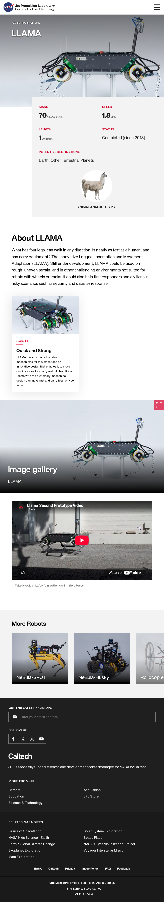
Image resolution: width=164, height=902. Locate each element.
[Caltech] (20, 756)
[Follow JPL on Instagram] (32, 739)
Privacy (70, 868)
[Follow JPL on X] (22, 739)
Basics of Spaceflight (24, 831)
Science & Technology (25, 802)
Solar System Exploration (103, 831)
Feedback (123, 868)
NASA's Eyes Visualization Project (109, 844)
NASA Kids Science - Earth (28, 837)
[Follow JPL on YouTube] (41, 739)
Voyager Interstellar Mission (105, 850)
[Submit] (14, 716)
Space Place (93, 837)
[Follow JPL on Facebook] (13, 739)
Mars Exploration (21, 856)
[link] (82, 446)
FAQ (108, 868)
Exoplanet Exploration (25, 850)
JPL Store (91, 796)
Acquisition (92, 789)
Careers (14, 789)
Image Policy (90, 868)
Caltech (53, 868)
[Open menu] (156, 7)
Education (16, 796)
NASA (38, 868)
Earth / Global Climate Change (31, 844)
